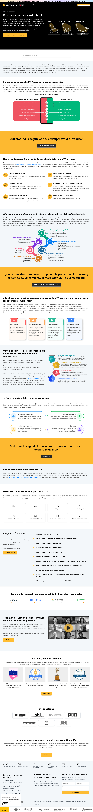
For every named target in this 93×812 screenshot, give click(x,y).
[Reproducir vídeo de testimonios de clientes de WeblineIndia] (68, 627)
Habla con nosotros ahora (15, 35)
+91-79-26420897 (18, 782)
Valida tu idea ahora (46, 146)
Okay (5, 803)
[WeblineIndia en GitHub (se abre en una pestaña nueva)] (20, 794)
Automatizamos (80, 1)
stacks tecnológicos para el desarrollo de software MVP (25, 477)
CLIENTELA (73, 5)
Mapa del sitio (82, 801)
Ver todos (8, 640)
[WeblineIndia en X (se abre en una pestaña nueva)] (7, 794)
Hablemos (46, 456)
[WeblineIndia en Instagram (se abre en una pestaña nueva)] (13, 794)
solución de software (34, 378)
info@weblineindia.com (9, 780)
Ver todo (46, 755)
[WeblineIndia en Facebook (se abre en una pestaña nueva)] (4, 794)
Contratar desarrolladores (60, 5)
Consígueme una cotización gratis (46, 285)
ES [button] (22, 5)
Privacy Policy (10, 801)
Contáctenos (10, 552)
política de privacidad (59, 801)
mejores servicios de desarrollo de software (29, 164)
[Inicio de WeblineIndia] (10, 5)
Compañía (31, 5)
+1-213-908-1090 (7, 782)
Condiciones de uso (71, 801)
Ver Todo (46, 693)
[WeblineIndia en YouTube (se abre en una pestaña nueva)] (16, 794)
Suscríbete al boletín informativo (42, 801)
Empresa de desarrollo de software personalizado (62, 803)
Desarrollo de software (43, 5)
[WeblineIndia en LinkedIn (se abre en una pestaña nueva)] (10, 794)
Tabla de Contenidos (31, 55)
